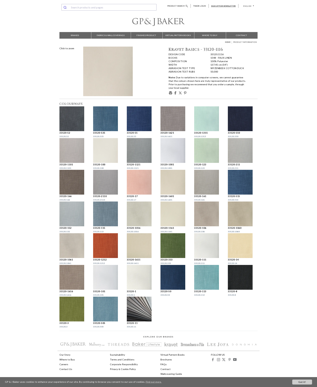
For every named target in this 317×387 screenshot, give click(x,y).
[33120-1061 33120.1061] (74, 245)
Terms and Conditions (122, 359)
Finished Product (146, 35)
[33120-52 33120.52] (74, 118)
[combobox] (109, 7)
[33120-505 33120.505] (108, 309)
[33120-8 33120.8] (243, 277)
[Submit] (65, 7)
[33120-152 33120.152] (74, 214)
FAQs (163, 364)
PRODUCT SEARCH (176, 6)
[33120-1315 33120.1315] (209, 118)
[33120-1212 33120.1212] (108, 245)
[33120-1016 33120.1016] (142, 214)
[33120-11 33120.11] (142, 309)
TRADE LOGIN (199, 6)
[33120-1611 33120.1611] (142, 245)
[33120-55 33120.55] (142, 118)
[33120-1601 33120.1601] (175, 182)
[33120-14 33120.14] (243, 245)
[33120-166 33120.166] (74, 182)
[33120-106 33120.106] (209, 214)
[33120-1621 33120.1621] (175, 118)
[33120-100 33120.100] (108, 150)
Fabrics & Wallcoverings (111, 35)
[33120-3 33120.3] (74, 309)
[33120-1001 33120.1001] (175, 150)
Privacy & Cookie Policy (123, 369)
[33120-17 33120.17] (142, 182)
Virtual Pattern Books (178, 35)
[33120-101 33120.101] (108, 277)
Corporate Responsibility (124, 364)
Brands (75, 35)
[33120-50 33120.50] (175, 277)
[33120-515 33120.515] (243, 182)
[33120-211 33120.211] (243, 150)
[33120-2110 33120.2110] (108, 182)
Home (227, 42)
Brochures (166, 359)
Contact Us (65, 369)
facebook (213, 359)
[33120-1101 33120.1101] (74, 150)
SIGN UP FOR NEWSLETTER (223, 6)
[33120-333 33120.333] (175, 245)
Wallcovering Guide (171, 373)
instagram (218, 359)
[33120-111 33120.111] (209, 245)
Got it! (302, 382)
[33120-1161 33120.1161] (175, 214)
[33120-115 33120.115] (108, 214)
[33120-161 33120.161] (209, 182)
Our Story (64, 354)
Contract (241, 35)
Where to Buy (209, 35)
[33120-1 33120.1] (142, 277)
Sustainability (117, 354)
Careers (63, 364)
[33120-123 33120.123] (209, 150)
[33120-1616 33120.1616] (74, 277)
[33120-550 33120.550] (243, 118)
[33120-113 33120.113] (209, 277)
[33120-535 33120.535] (108, 118)
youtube (235, 359)
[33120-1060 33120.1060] (243, 214)
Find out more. (154, 381)
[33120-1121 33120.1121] (142, 150)
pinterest (229, 359)
